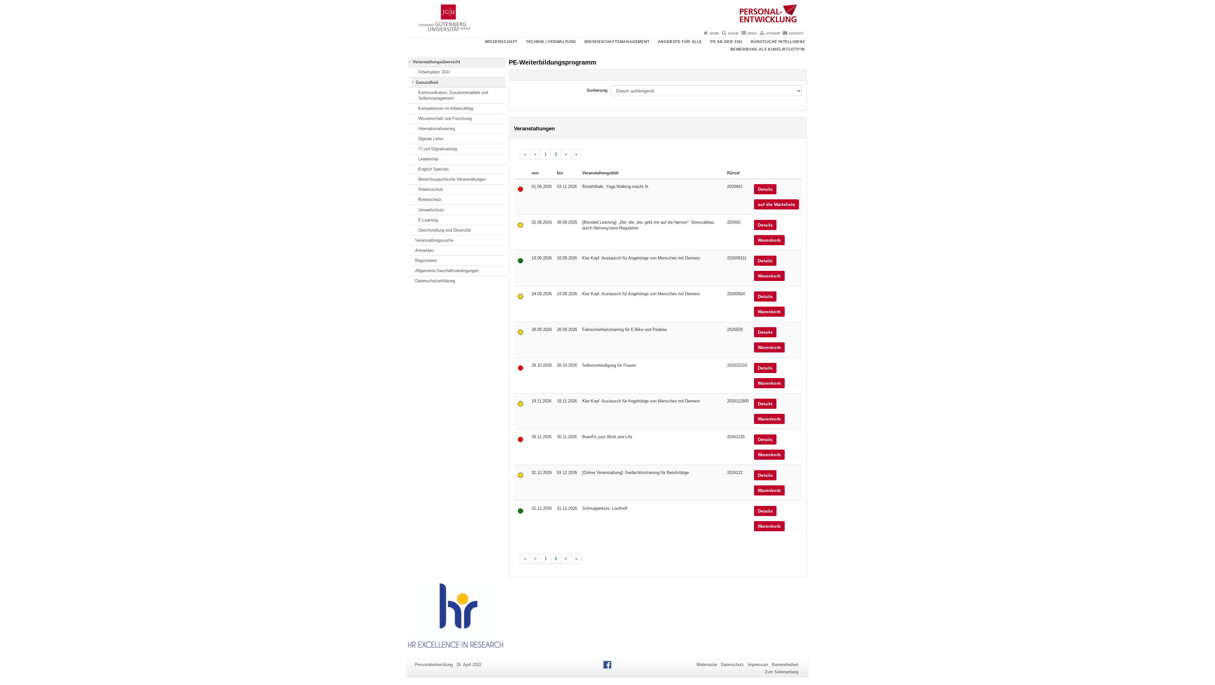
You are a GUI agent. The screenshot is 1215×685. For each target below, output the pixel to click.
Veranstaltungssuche (434, 240)
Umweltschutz (431, 210)
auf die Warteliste (776, 204)
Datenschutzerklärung (435, 280)
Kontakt (796, 33)
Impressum (758, 664)
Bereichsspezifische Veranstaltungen (452, 179)
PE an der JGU (726, 42)
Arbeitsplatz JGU (434, 72)
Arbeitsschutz (431, 189)
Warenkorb (769, 240)
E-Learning (428, 220)
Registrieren (426, 260)
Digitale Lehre (430, 138)
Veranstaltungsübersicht (436, 61)
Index (752, 33)
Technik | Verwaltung (551, 42)
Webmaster (706, 664)
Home (714, 33)
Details (765, 189)
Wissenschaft (501, 42)
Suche (733, 33)
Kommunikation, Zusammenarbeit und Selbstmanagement (453, 95)
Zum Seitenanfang (781, 671)
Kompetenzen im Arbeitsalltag (445, 108)
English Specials (433, 169)
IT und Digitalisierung (437, 148)
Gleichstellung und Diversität (444, 230)
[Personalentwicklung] (607, 14)
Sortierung (597, 90)
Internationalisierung (436, 128)
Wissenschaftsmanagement (617, 42)
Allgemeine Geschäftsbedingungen (447, 270)
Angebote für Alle (680, 42)
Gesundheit (427, 82)
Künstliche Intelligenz (778, 42)
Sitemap (773, 33)
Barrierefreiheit (785, 664)
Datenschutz (732, 664)
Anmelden (424, 250)
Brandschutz (429, 199)
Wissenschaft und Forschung (445, 118)
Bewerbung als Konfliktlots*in (767, 49)
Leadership (428, 159)
